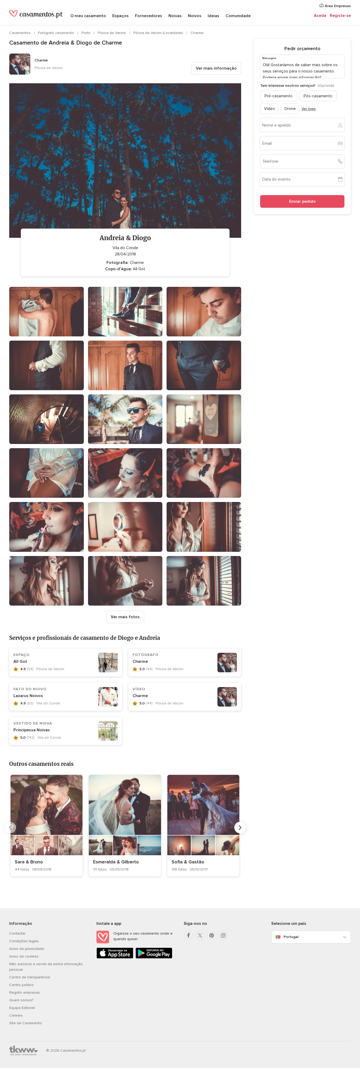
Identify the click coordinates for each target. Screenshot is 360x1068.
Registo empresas (24, 992)
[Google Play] (153, 957)
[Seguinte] (240, 827)
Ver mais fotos (125, 617)
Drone (290, 108)
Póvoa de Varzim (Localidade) (158, 33)
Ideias (213, 15)
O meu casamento (88, 15)
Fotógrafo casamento (56, 33)
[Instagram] (223, 935)
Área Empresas (337, 6)
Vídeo (269, 108)
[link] (46, 825)
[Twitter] (200, 935)
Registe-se (340, 15)
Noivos (194, 15)
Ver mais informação (216, 68)
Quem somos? (21, 1000)
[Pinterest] (211, 935)
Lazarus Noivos (28, 695)
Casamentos (20, 33)
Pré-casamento (279, 96)
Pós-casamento (318, 96)
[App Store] (114, 957)
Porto (86, 33)
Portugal (291, 937)
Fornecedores (148, 15)
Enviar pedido (302, 201)
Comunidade (238, 15)
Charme (197, 33)
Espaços (120, 15)
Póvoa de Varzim (112, 33)
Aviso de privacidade (26, 948)
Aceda (320, 15)
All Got (20, 661)
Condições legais (24, 941)
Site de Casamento (25, 1023)
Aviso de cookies (23, 956)
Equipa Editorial (22, 1008)
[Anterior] (10, 827)
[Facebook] (188, 935)
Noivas (175, 15)
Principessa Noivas (31, 730)
